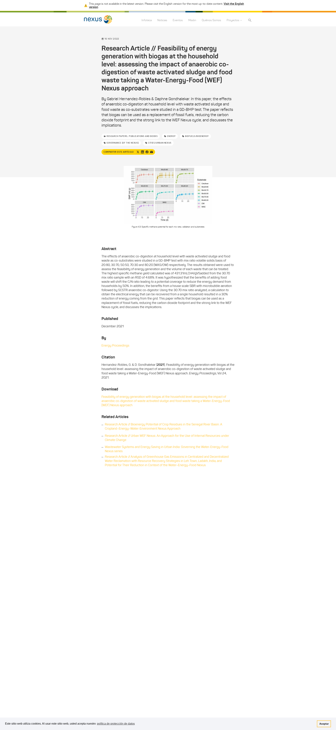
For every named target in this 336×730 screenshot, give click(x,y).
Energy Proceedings (115, 345)
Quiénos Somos (211, 20)
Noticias (162, 20)
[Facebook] (147, 152)
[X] (137, 152)
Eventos (178, 20)
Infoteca (147, 20)
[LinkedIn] (142, 152)
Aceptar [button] (324, 723)
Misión (192, 20)
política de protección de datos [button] (116, 723)
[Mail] (151, 152)
